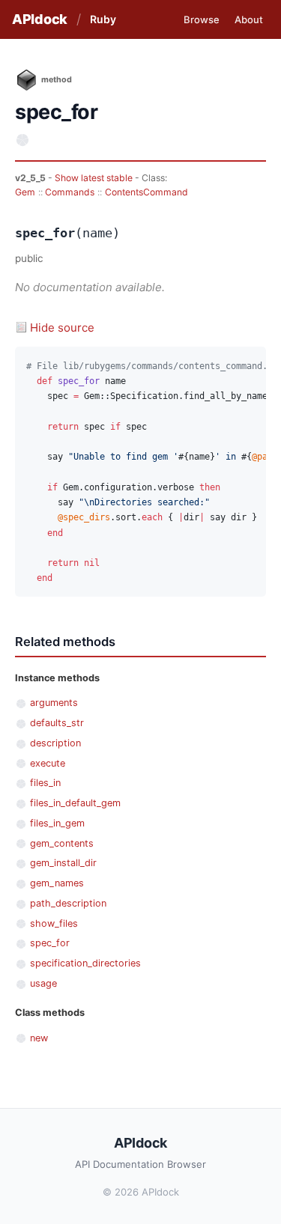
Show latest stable (95, 177)
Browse (202, 19)
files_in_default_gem (75, 803)
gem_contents (62, 843)
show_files (54, 923)
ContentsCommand (146, 192)
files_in (45, 782)
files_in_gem (57, 823)
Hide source (62, 327)
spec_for (50, 943)
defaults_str (57, 722)
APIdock (39, 19)
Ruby (103, 19)
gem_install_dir (63, 862)
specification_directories (85, 963)
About (249, 19)
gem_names (57, 883)
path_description (68, 903)
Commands (69, 192)
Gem (25, 192)
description (55, 743)
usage (43, 983)
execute (47, 763)
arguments (54, 702)
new (39, 1038)
